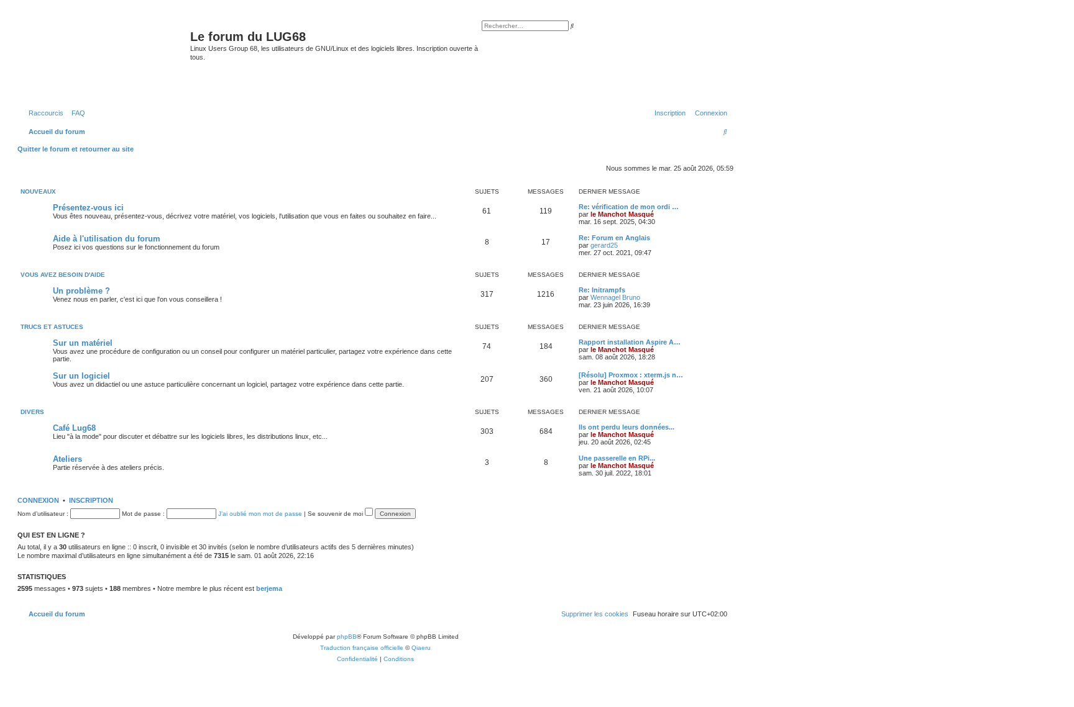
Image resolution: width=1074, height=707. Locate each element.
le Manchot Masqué (622, 214)
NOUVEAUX (38, 191)
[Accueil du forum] (105, 58)
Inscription (91, 500)
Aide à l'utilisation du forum (106, 238)
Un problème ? (81, 290)
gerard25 (604, 245)
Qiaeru (421, 647)
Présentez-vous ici (88, 207)
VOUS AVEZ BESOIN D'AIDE (63, 274)
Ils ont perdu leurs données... (626, 427)
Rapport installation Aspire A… (630, 342)
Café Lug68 (74, 428)
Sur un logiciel (81, 376)
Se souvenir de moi (336, 513)
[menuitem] (76, 113)
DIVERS (32, 411)
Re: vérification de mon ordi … (629, 206)
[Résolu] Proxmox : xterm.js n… (631, 375)
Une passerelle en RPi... (617, 458)
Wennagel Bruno (615, 297)
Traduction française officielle (361, 647)
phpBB (347, 636)
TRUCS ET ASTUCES (52, 326)
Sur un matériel (82, 343)
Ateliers (67, 459)
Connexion (38, 500)
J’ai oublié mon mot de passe (260, 513)
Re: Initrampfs (602, 290)
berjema (269, 588)
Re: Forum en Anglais (614, 237)
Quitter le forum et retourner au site (75, 149)
